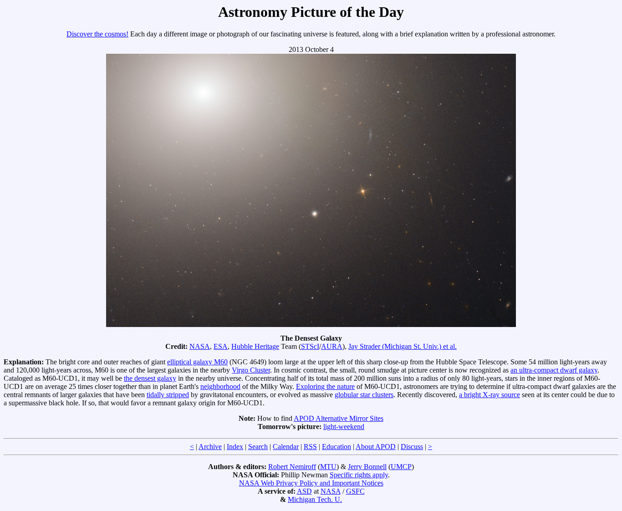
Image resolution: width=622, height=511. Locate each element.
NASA (199, 346)
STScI (310, 346)
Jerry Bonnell (367, 466)
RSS (310, 446)
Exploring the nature (325, 386)
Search (258, 446)
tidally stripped (168, 395)
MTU (328, 466)
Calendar (286, 446)
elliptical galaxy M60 (197, 362)
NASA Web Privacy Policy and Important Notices (311, 483)
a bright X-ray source (489, 395)
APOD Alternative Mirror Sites (338, 418)
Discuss (412, 446)
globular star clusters (364, 395)
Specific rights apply (359, 475)
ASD (304, 491)
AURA (331, 346)
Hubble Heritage (255, 346)
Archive (210, 446)
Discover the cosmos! (97, 34)
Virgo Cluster (251, 370)
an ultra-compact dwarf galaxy (553, 370)
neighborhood (220, 386)
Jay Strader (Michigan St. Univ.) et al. (402, 346)
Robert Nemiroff (292, 466)
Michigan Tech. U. (315, 499)
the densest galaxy (150, 378)
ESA (221, 346)
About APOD (376, 446)
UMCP (401, 466)
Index (235, 446)
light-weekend (343, 426)
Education (336, 446)
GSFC (355, 491)
